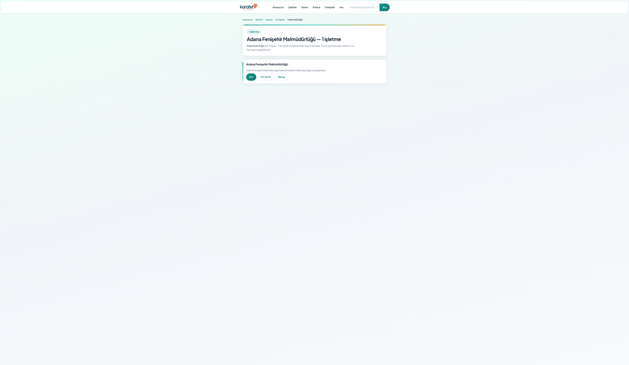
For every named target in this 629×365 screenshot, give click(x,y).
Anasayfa (278, 7)
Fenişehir (330, 7)
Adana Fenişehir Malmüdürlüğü (267, 64)
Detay (281, 76)
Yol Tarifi (265, 76)
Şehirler (292, 7)
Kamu (304, 7)
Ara (341, 7)
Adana (316, 7)
